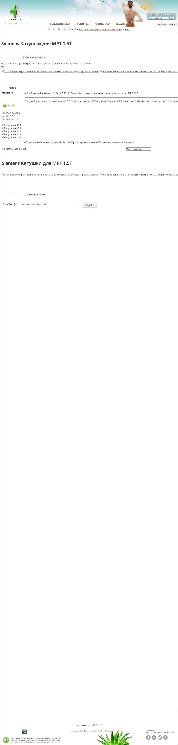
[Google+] (165, 739)
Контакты (108, 731)
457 (108, 24)
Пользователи (57, 24)
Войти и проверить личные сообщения (100, 29)
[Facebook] (148, 739)
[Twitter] (160, 739)
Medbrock (7, 92)
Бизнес (121, 24)
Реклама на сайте (76, 731)
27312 (67, 24)
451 (87, 24)
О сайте (100, 731)
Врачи (81, 24)
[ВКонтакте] (154, 739)
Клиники (101, 24)
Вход (128, 29)
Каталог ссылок (90, 731)
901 (127, 24)
